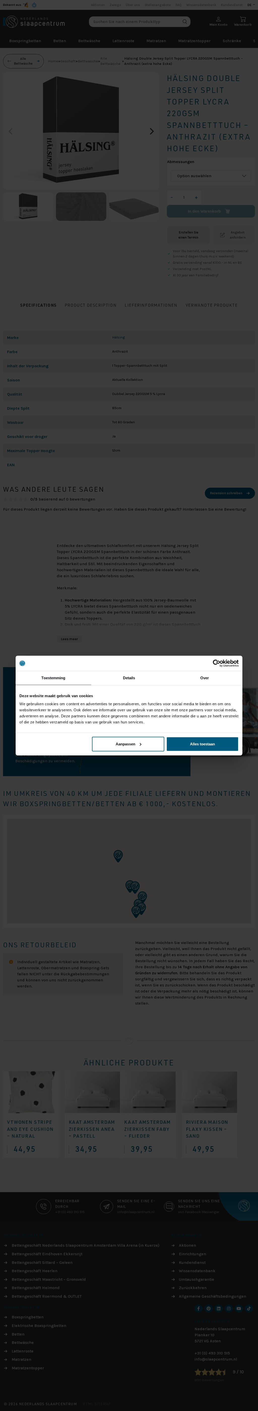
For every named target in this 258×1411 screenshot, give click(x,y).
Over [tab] (204, 678)
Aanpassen (125, 744)
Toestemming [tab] (53, 678)
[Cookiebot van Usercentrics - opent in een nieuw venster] (217, 663)
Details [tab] (129, 678)
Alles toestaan (202, 744)
